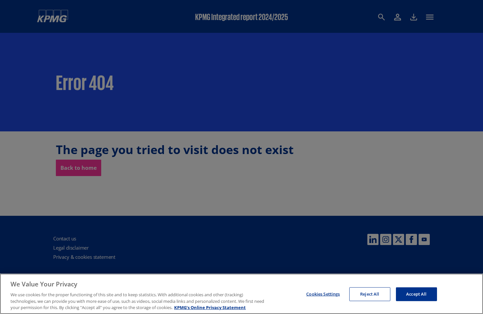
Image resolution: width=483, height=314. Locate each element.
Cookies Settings (323, 294)
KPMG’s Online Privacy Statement (210, 307)
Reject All (369, 294)
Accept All (416, 294)
